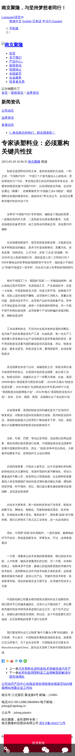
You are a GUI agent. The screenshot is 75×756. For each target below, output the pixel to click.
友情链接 (44, 683)
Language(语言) (12, 17)
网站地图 (11, 687)
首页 (12, 53)
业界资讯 (33, 92)
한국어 (47, 21)
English (27, 21)
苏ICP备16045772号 (52, 723)
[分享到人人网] (20, 661)
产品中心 (20, 683)
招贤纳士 (15, 69)
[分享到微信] (25, 661)
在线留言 (15, 73)
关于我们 (15, 57)
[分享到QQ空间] (7, 661)
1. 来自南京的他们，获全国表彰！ (32, 132)
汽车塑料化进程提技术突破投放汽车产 (44, 668)
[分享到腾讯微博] (16, 661)
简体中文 (15, 21)
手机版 (13, 28)
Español (57, 21)
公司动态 (8, 683)
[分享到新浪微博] (12, 661)
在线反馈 (32, 683)
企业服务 (15, 77)
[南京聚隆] (12, 44)
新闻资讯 (15, 65)
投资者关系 (17, 81)
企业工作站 (24, 687)
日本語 (37, 21)
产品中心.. (16, 61)
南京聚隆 (34, 161)
